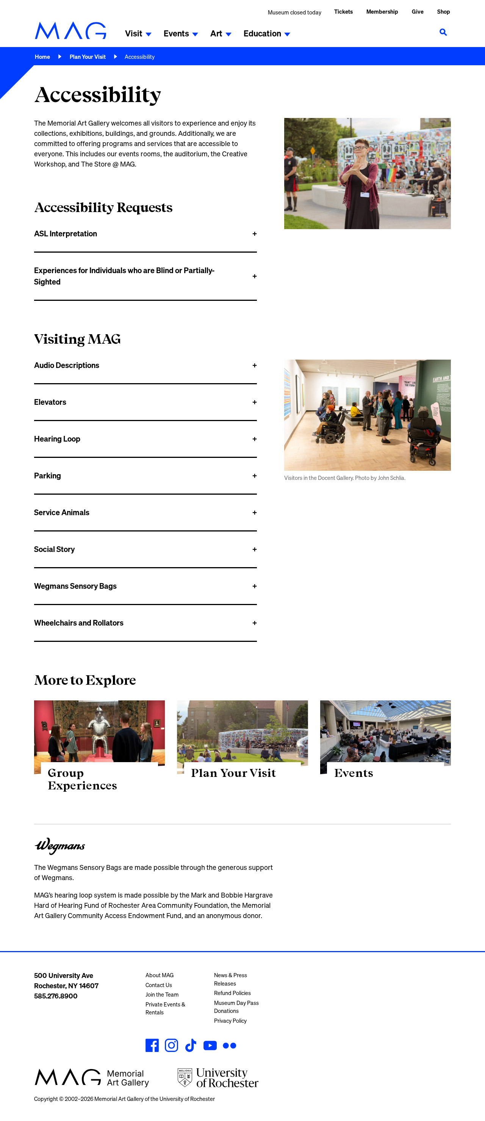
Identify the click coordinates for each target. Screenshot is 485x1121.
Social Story (54, 549)
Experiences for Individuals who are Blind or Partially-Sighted (124, 276)
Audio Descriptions (66, 365)
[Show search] (443, 32)
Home (42, 56)
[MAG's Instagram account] (171, 1046)
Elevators (50, 402)
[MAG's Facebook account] (152, 1046)
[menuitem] (382, 12)
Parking (47, 475)
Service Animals (61, 512)
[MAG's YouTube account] (210, 1046)
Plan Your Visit (88, 56)
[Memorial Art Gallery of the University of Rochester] (70, 30)
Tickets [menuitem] (343, 11)
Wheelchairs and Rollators (79, 623)
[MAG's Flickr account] (229, 1046)
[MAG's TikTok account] (190, 1046)
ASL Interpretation (65, 233)
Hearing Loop (57, 439)
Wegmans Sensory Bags (75, 586)
